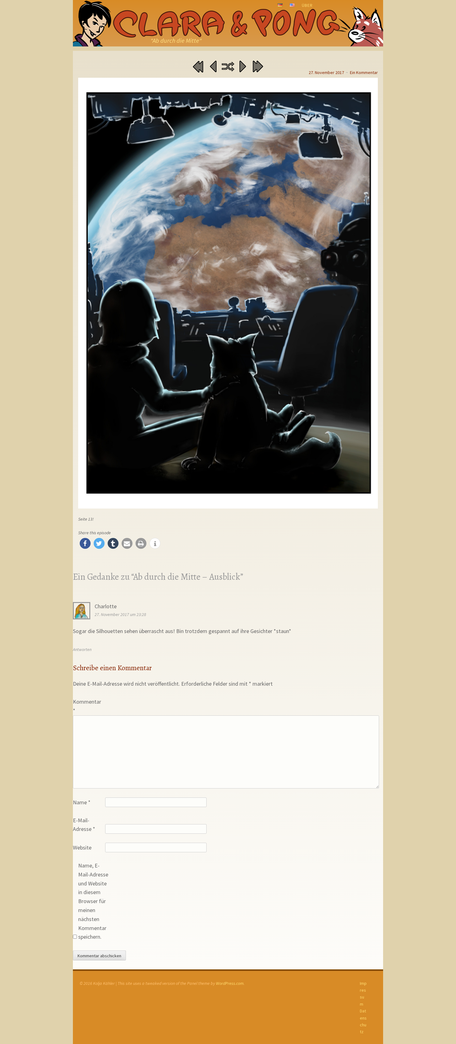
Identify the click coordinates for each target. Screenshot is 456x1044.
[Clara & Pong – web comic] (228, 23)
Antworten (82, 649)
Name (82, 802)
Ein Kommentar (364, 72)
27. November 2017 (326, 72)
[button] (85, 543)
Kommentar (87, 706)
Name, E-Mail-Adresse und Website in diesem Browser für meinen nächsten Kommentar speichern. (93, 901)
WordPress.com (230, 983)
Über (307, 5)
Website (82, 847)
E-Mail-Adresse (84, 825)
